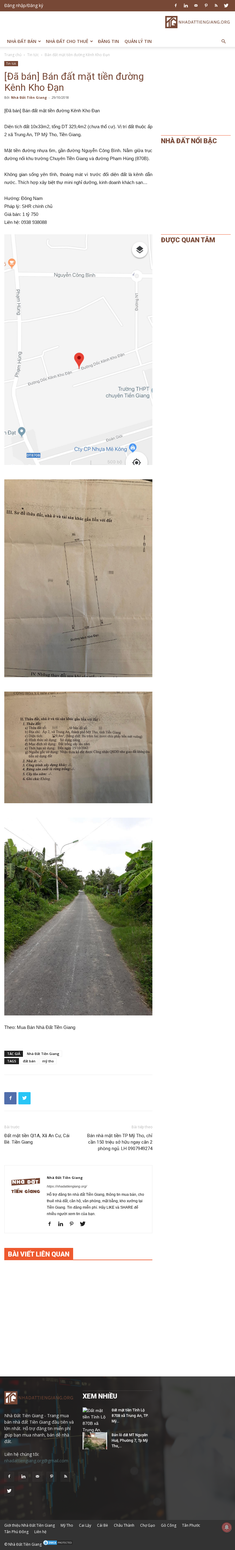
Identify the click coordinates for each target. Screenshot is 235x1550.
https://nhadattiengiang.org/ (67, 1186)
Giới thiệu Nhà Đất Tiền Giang (29, 1525)
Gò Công (168, 1525)
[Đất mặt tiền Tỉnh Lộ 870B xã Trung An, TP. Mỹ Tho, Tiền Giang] (95, 1426)
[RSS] (216, 5)
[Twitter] (226, 5)
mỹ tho (48, 1061)
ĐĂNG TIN (108, 41)
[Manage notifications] (227, 1527)
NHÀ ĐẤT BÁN (21, 41)
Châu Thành (124, 1525)
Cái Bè (102, 1525)
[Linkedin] (185, 5)
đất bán (29, 1061)
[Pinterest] (206, 5)
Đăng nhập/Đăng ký (23, 5)
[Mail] (195, 5)
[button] (223, 41)
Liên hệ (40, 1531)
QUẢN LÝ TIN (138, 41)
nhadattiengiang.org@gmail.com (36, 1461)
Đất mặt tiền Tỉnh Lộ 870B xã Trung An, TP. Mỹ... (130, 1415)
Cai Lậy (85, 1525)
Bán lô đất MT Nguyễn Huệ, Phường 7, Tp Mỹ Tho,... (130, 1440)
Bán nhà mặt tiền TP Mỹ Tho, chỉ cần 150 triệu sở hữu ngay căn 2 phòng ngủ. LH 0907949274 (119, 1142)
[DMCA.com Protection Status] (58, 1544)
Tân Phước (191, 1525)
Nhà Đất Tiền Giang (29, 97)
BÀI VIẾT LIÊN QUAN (38, 1254)
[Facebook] (175, 5)
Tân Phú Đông (16, 1531)
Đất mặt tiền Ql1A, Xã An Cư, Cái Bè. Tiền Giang (36, 1139)
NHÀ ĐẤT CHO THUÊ (67, 41)
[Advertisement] (76, 22)
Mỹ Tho (67, 1525)
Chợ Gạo (147, 1525)
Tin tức (33, 54)
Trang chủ (12, 54)
